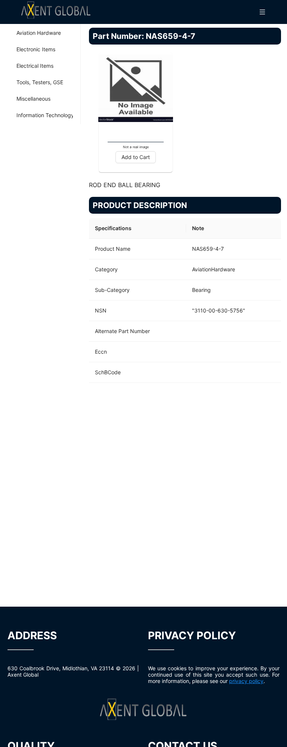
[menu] (40, 74)
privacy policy (246, 681)
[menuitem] (40, 32)
